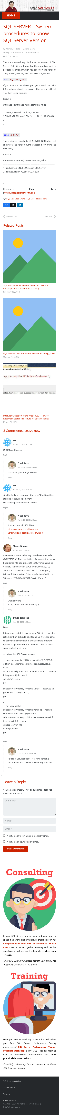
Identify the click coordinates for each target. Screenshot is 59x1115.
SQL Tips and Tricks (30, 52)
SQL (8, 52)
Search (6, 1094)
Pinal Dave (30, 48)
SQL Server (16, 52)
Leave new (32, 430)
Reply (5, 455)
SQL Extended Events (16, 198)
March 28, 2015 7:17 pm (22, 444)
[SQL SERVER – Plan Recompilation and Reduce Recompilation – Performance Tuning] (29, 256)
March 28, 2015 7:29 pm (22, 490)
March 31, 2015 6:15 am (27, 520)
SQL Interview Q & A (12, 1081)
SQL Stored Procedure (37, 198)
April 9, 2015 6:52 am (26, 595)
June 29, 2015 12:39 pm (27, 753)
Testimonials (9, 1087)
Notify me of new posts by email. (23, 841)
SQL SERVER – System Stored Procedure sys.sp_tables (29, 353)
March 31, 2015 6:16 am (27, 467)
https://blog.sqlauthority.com (20, 192)
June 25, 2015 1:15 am (22, 622)
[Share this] (6, 205)
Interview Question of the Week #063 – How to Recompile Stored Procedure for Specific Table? (26, 417)
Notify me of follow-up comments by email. (28, 835)
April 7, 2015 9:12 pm (21, 550)
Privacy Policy (9, 1100)
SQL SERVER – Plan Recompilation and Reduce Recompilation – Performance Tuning (25, 287)
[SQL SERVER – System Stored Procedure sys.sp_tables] (29, 324)
